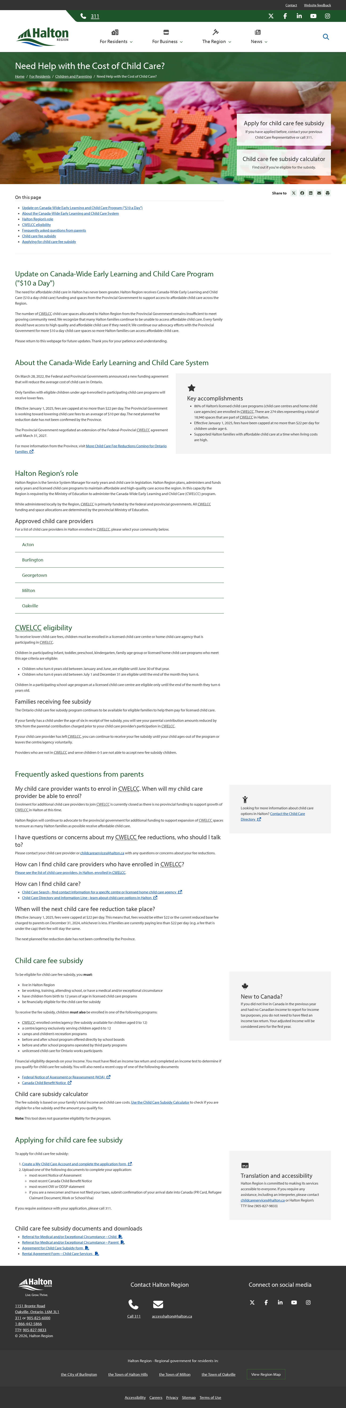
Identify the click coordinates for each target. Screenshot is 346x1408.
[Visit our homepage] (42, 37)
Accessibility (135, 1397)
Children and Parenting (73, 76)
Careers (155, 1397)
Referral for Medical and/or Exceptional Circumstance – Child (72, 1236)
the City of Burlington (79, 1374)
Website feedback (317, 5)
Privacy (172, 1397)
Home (19, 76)
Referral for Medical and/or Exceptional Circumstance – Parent (73, 1242)
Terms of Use (210, 1397)
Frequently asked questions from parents (54, 230)
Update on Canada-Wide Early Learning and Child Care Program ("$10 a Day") (82, 207)
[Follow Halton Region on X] (270, 16)
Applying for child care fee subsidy (49, 241)
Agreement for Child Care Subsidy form (55, 1248)
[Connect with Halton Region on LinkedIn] (299, 16)
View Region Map (266, 1374)
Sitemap (189, 1397)
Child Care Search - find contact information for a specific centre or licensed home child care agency (102, 892)
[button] (116, 37)
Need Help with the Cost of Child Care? (127, 76)
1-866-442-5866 (28, 1323)
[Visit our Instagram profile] (327, 16)
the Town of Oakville (219, 1374)
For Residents (39, 76)
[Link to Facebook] (302, 193)
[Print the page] (327, 193)
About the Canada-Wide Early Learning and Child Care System (70, 213)
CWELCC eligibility (36, 224)
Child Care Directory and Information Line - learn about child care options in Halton (89, 897)
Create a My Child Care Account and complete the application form (77, 1164)
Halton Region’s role (37, 219)
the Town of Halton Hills (128, 1374)
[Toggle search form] (326, 37)
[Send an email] (319, 193)
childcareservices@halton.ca (102, 853)
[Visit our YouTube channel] (313, 16)
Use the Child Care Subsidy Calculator (160, 1102)
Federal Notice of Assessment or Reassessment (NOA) (66, 1077)
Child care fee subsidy (39, 236)
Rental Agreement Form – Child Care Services (60, 1253)
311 (18, 1317)
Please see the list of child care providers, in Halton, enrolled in (70, 872)
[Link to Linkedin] (310, 193)
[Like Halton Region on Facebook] (285, 16)
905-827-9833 (34, 1329)
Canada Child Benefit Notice (47, 1082)
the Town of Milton (174, 1374)
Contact (291, 5)
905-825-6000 (38, 1317)
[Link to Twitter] (293, 193)
